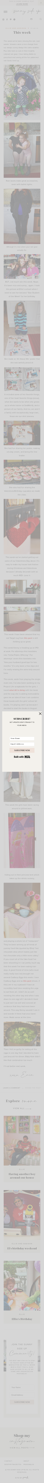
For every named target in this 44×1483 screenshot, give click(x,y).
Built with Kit (22, 757)
